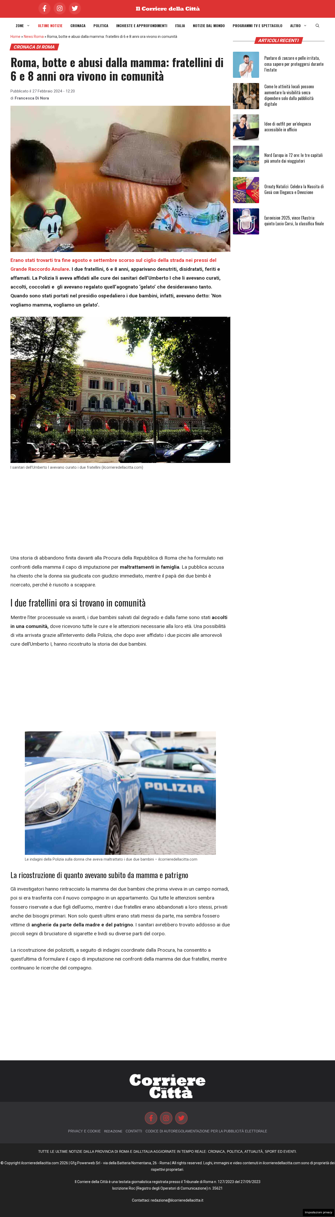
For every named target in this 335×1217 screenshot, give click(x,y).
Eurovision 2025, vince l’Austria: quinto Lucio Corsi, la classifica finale (294, 221)
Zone (20, 25)
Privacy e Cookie (84, 1131)
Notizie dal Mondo (209, 25)
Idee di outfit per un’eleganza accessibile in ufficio (287, 127)
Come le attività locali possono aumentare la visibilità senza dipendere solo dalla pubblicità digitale (289, 95)
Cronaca (78, 25)
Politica (100, 25)
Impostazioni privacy (318, 1212)
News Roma (34, 36)
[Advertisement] (120, 514)
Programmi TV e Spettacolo (257, 25)
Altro (295, 25)
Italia (180, 25)
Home (15, 36)
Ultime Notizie (50, 25)
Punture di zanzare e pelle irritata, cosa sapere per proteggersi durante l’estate (293, 64)
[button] (317, 25)
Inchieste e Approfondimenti (141, 25)
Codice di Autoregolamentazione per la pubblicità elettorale (206, 1131)
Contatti (134, 1131)
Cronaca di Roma (34, 47)
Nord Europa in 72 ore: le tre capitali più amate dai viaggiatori (293, 158)
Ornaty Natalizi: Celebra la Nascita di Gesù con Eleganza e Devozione (294, 189)
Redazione (113, 1131)
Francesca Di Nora (32, 98)
